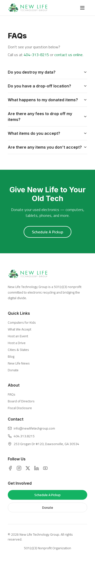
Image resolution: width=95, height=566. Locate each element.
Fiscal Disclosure (20, 408)
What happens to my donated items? (43, 99)
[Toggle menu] (82, 8)
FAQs (11, 394)
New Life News (19, 363)
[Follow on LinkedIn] (36, 468)
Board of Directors (21, 401)
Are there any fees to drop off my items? (40, 116)
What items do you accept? (34, 133)
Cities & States (18, 349)
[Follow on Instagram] (19, 468)
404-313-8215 (36, 54)
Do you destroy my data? (32, 72)
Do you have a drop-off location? (39, 86)
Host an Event (18, 336)
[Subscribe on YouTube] (45, 468)
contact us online (68, 54)
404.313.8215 (24, 436)
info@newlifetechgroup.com (34, 428)
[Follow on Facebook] (10, 468)
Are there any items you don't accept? (45, 147)
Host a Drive (17, 343)
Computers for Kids (22, 322)
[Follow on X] (27, 468)
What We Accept (19, 329)
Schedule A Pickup (47, 232)
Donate (13, 370)
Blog (11, 356)
